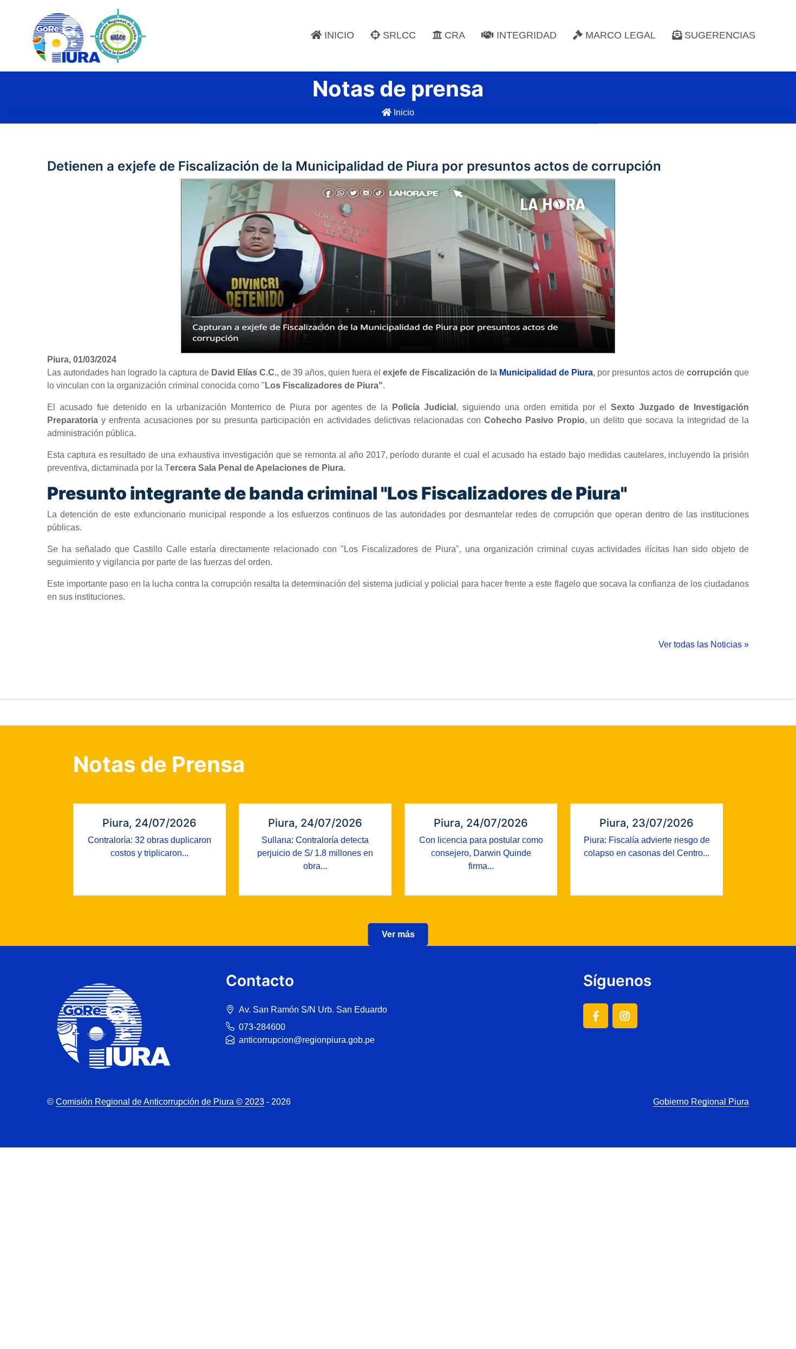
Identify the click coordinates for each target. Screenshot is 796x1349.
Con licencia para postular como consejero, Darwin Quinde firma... (481, 853)
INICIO (338, 35)
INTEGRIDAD (525, 35)
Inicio (403, 112)
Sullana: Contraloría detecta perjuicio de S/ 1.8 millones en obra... (315, 853)
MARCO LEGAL (619, 35)
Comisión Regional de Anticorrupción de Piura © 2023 (160, 1101)
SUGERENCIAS (718, 35)
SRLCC (398, 35)
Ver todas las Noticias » (703, 644)
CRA (453, 35)
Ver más (398, 934)
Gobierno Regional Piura (701, 1101)
